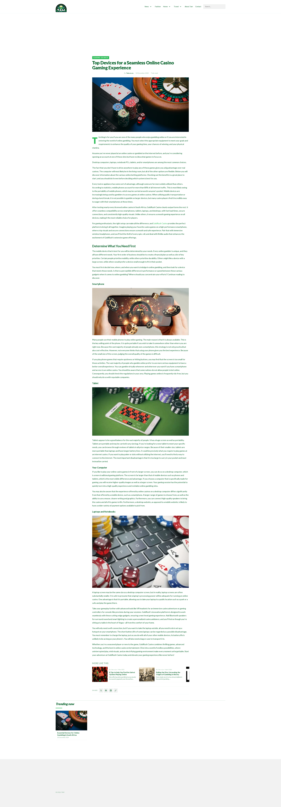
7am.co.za (129, 73)
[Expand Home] (169, 6)
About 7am (189, 6)
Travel (176, 6)
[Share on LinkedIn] (111, 690)
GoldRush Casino (160, 223)
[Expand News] (150, 6)
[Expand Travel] (180, 6)
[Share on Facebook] (106, 690)
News (147, 6)
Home (165, 6)
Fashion (158, 6)
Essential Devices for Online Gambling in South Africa (68, 734)
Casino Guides (100, 57)
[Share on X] (101, 690)
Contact (198, 6)
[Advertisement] (140, 29)
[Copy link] (116, 690)
